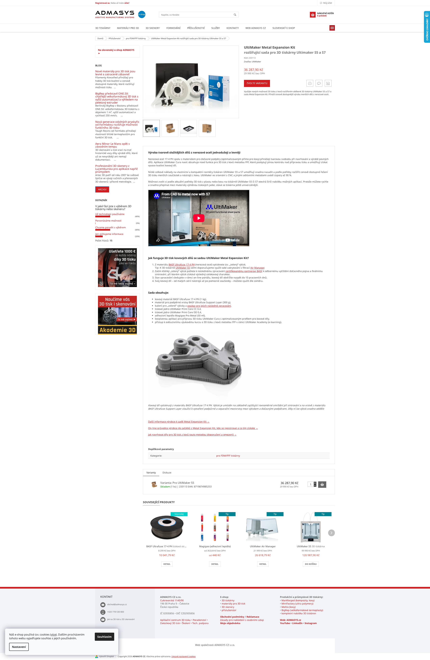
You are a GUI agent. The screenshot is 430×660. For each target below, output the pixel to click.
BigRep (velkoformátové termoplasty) (302, 610)
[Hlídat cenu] (328, 83)
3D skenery (228, 607)
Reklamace (253, 616)
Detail (166, 564)
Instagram (311, 623)
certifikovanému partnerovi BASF (244, 271)
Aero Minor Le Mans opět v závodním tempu (112, 145)
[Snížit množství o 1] (315, 485)
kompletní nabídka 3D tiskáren (298, 613)
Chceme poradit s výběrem (110, 227)
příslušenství (229, 610)
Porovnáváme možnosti (108, 220)
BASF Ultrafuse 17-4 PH (182, 264)
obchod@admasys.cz (117, 604)
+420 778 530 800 (115, 611)
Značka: (252, 61)
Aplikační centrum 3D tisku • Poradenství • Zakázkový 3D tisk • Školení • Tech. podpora (184, 621)
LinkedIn (297, 623)
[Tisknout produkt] (309, 83)
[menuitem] (103, 28)
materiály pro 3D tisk (233, 603)
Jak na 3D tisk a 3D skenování (120, 619)
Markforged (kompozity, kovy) (297, 600)
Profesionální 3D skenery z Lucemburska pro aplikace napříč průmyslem (116, 168)
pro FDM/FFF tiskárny (228, 455)
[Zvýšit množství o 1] (315, 483)
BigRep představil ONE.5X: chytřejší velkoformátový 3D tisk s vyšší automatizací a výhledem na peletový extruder (116, 98)
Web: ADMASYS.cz (290, 620)
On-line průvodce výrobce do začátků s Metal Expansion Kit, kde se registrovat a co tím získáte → (203, 428)
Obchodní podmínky (232, 616)
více (53, 634)
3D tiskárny (228, 600)
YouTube (285, 623)
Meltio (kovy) (288, 607)
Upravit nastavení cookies (183, 656)
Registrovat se (102, 3)
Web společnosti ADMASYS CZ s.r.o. (215, 644)
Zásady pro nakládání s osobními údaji (242, 620)
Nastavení (19, 647)
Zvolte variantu (257, 83)
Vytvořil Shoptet (106, 656)
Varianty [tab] (151, 472)
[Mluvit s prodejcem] (319, 83)
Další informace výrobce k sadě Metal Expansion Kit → (179, 421)
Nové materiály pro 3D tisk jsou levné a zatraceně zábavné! (115, 73)
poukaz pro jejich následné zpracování (209, 305)
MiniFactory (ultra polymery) (297, 603)
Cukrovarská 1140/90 (172, 600)
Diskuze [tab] (167, 472)
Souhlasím (104, 637)
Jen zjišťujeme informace (109, 234)
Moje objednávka (230, 623)
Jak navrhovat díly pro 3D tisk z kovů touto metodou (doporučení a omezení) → (192, 434)
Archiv (102, 189)
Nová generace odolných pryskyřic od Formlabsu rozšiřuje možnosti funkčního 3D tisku (117, 124)
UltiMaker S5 (183, 267)
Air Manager (257, 267)
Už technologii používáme (110, 214)
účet (126, 3)
